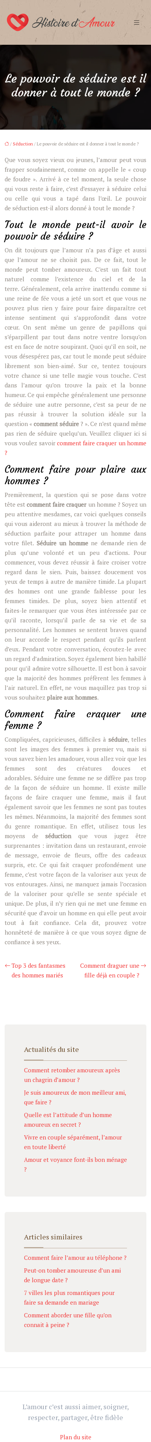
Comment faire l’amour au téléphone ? (75, 1257)
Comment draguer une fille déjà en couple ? (109, 970)
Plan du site (75, 1437)
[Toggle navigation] (136, 22)
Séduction (23, 144)
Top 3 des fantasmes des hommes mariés (38, 970)
